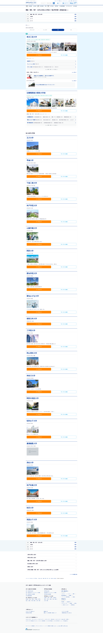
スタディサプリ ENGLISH (49, 619)
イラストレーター (64, 603)
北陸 (26, 600)
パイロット (63, 593)
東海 (39, 599)
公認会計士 (68, 601)
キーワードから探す (65, 611)
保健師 (70, 595)
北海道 (27, 599)
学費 (71, 29)
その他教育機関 (62, 6)
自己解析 (35, 6)
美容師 (71, 603)
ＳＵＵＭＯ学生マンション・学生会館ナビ (61, 620)
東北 (30, 599)
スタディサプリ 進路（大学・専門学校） (31, 578)
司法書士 (62, 601)
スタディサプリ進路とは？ (30, 611)
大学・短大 (52, 6)
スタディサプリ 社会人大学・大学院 (61, 619)
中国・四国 (33, 600)
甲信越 (36, 599)
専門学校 (56, 6)
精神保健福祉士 (64, 595)
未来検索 (30, 6)
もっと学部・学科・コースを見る (51, 69)
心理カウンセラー (66, 604)
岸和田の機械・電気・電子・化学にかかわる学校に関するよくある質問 (42, 569)
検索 (54, 3)
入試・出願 (74, 6)
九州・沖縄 (38, 600)
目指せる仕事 (32, 29)
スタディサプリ (41, 619)
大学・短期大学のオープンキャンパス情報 (33, 592)
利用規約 (33, 625)
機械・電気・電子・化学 (46, 578)
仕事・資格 (41, 6)
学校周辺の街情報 (29, 612)
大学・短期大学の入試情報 (30, 594)
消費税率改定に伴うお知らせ (67, 612)
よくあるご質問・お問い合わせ (62, 625)
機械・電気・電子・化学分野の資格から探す (37, 560)
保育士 (75, 603)
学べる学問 (45, 29)
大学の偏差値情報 (29, 595)
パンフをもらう (39, 55)
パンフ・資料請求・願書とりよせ (50, 625)
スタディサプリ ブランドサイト (31, 619)
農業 (73, 593)
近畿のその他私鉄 (53, 578)
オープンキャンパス (68, 6)
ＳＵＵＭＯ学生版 (49, 620)
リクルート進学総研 (41, 620)
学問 (45, 6)
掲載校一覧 (46, 611)
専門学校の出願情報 (47, 594)
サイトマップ (28, 625)
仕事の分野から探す (31, 554)
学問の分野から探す (31, 557)
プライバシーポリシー (39, 625)
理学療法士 (73, 604)
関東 (33, 599)
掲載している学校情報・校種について (50, 612)
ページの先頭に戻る (73, 574)
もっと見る (74, 72)
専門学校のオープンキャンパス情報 (50, 592)
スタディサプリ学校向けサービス (31, 620)
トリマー (68, 593)
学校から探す (40, 578)
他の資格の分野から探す (32, 563)
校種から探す (30, 566)
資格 (58, 29)
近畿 (29, 600)
